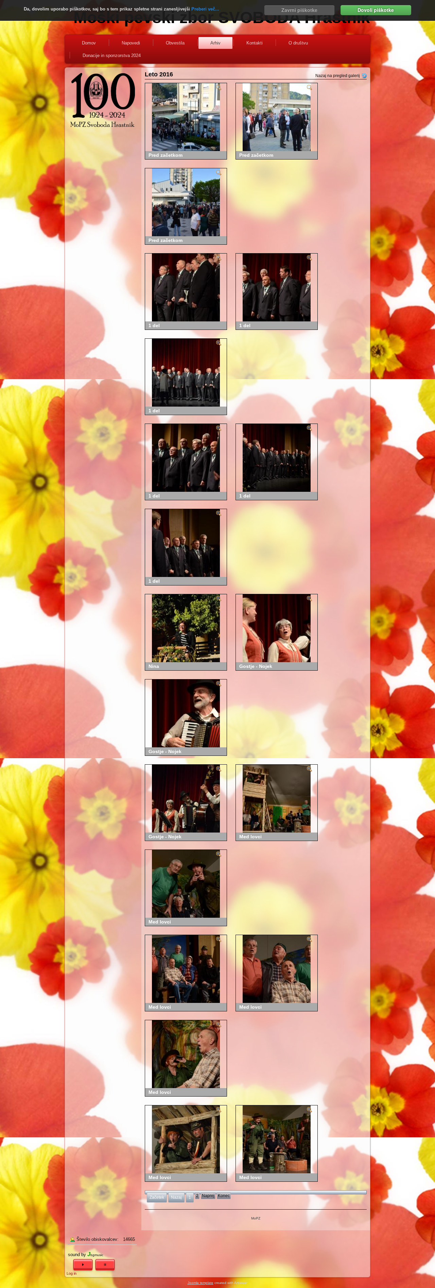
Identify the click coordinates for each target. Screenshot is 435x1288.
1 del (154, 325)
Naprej (208, 1195)
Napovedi (131, 42)
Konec (224, 1195)
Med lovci (250, 836)
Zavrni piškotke (299, 9)
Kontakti (254, 42)
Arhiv (215, 42)
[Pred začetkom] (219, 89)
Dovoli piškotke (376, 9)
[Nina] (219, 600)
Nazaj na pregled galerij (337, 75)
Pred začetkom (165, 155)
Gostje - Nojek (255, 666)
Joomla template (200, 1283)
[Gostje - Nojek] (309, 600)
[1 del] (219, 259)
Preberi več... (205, 9)
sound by (77, 1254)
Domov (89, 42)
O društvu (298, 42)
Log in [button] (71, 1273)
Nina (154, 666)
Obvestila (175, 42)
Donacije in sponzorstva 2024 (112, 55)
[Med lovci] (309, 770)
